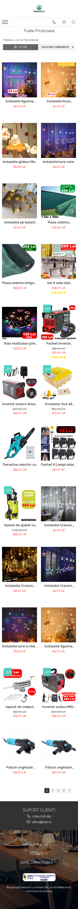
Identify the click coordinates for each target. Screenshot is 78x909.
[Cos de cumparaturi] (64, 22)
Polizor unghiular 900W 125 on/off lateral (58, 767)
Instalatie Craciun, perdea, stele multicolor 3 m (58, 586)
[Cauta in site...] (73, 22)
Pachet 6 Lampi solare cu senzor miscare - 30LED (58, 464)
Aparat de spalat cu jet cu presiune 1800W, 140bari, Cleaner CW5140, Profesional (19, 525)
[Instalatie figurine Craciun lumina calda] (58, 624)
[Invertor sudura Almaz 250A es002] (19, 382)
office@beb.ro (41, 822)
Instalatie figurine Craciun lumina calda (58, 646)
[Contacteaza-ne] (54, 22)
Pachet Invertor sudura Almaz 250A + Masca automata (58, 343)
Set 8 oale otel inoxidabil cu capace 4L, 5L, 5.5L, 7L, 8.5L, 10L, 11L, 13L (58, 283)
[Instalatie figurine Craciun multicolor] (19, 79)
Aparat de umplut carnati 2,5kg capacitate (19, 707)
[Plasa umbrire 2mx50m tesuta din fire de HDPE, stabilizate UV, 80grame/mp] (19, 261)
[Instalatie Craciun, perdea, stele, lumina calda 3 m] (19, 564)
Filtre (22, 47)
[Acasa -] (39, 9)
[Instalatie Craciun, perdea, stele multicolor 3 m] (58, 564)
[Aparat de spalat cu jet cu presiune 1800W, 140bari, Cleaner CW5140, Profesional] (19, 503)
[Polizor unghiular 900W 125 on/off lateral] (58, 746)
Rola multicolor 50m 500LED (19, 343)
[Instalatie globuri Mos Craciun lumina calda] (19, 140)
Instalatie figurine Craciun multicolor (19, 101)
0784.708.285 (41, 816)
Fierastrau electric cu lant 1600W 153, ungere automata (19, 464)
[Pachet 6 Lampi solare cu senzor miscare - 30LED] (58, 443)
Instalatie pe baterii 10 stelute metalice (19, 222)
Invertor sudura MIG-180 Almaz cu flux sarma (58, 707)
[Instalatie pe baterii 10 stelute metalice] (19, 200)
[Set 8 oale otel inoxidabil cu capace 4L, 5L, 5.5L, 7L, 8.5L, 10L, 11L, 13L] (58, 261)
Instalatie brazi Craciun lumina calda (58, 101)
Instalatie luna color (58, 162)
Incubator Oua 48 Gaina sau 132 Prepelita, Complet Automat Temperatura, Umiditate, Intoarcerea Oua (58, 404)
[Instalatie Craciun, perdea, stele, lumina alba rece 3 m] (58, 503)
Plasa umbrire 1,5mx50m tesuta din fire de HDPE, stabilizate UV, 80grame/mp (58, 222)
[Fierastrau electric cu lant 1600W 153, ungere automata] (19, 443)
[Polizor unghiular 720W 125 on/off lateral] (19, 746)
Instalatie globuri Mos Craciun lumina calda (20, 162)
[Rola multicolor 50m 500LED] (19, 322)
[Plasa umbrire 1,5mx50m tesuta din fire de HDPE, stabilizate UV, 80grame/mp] (58, 200)
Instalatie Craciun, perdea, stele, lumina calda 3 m (19, 586)
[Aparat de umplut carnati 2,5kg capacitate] (19, 685)
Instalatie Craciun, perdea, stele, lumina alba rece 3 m (58, 525)
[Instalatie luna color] (58, 140)
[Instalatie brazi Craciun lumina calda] (58, 79)
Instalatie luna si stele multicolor (19, 646)
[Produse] (5, 23)
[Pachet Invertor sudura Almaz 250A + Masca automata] (58, 322)
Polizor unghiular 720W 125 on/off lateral (19, 767)
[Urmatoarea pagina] (69, 790)
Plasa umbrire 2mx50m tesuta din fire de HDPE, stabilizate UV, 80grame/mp (19, 283)
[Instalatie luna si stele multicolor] (19, 624)
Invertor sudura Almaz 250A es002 (19, 404)
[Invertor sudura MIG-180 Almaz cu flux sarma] (58, 685)
